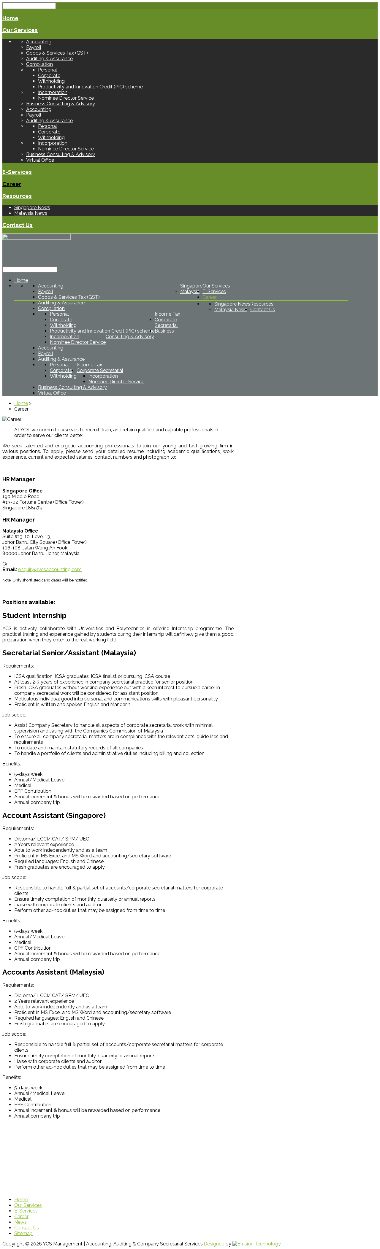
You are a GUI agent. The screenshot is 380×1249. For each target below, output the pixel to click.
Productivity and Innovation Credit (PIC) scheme (90, 87)
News (20, 1222)
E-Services (17, 172)
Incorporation (52, 92)
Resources (17, 196)
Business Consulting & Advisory (60, 104)
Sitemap (23, 1233)
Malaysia (190, 291)
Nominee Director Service (66, 98)
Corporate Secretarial (166, 322)
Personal (47, 70)
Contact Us (17, 225)
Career (11, 184)
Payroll (33, 47)
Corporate (49, 75)
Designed (214, 1244)
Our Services (20, 30)
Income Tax (167, 314)
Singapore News (32, 207)
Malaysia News (30, 213)
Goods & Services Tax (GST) (57, 53)
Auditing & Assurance (49, 58)
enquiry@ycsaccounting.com (50, 569)
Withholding (51, 81)
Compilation (39, 64)
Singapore (191, 286)
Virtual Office (40, 160)
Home (10, 18)
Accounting (38, 42)
